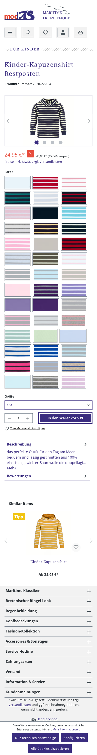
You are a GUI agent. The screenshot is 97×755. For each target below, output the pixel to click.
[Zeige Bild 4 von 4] (60, 142)
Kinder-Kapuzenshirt (48, 561)
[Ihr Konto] (63, 32)
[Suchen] (27, 32)
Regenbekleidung (21, 610)
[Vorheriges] (8, 121)
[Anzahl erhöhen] (28, 418)
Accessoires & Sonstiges (27, 641)
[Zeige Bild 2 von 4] (44, 142)
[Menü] (10, 32)
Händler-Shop (47, 719)
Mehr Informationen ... (67, 729)
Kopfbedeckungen (22, 621)
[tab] (47, 456)
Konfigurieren (74, 738)
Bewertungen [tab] (19, 475)
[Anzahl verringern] (9, 418)
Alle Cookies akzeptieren (50, 748)
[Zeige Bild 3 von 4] (52, 142)
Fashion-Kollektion (23, 631)
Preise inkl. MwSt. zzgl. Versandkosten (33, 161)
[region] (48, 121)
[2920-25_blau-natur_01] (48, 121)
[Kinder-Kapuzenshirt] (48, 533)
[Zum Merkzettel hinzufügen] (76, 547)
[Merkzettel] (45, 32)
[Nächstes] (89, 121)
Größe (9, 396)
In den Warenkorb (64, 418)
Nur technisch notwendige (35, 738)
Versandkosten (20, 705)
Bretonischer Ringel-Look (28, 600)
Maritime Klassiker (23, 590)
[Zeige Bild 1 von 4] (36, 142)
